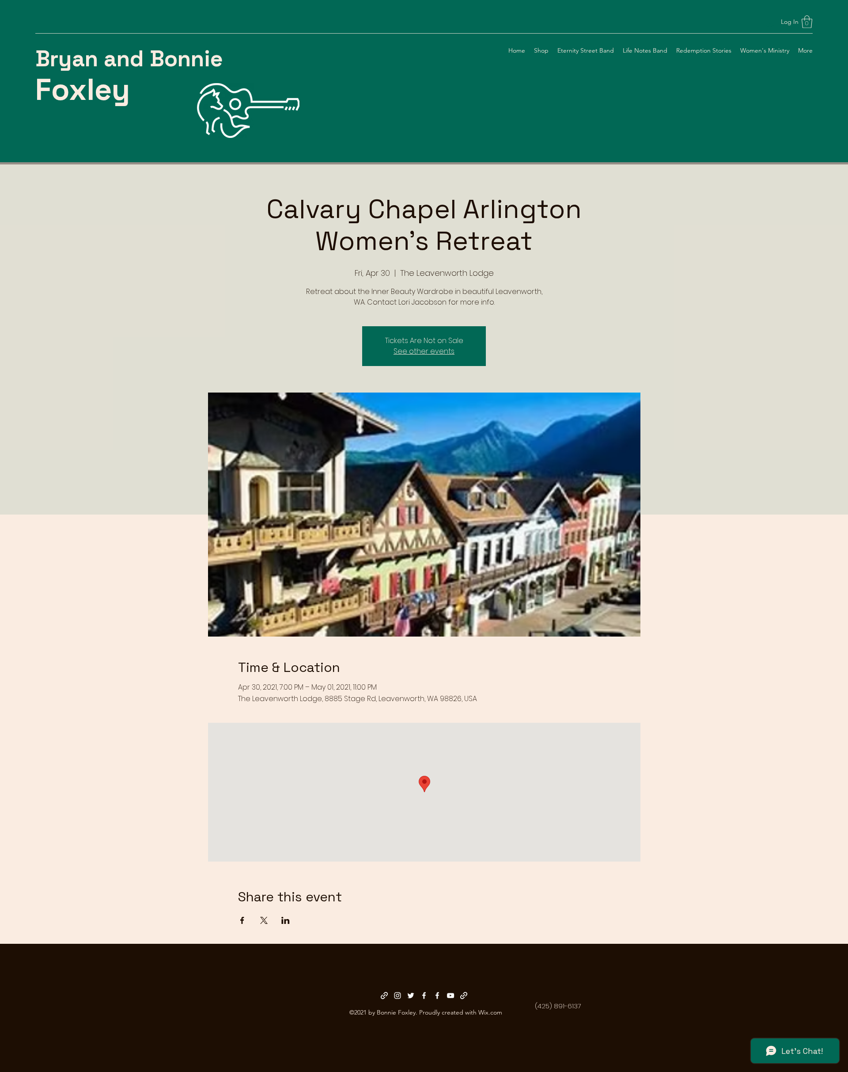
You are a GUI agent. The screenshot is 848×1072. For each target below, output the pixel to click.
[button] (807, 21)
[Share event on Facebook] (242, 920)
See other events (424, 351)
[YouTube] (450, 995)
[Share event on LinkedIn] (285, 920)
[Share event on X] (264, 920)
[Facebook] (424, 995)
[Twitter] (410, 995)
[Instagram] (397, 995)
